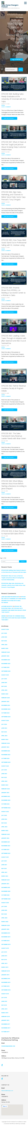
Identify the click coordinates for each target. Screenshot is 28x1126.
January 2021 (5, 883)
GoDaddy (23, 1123)
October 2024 (5, 713)
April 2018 (4, 1009)
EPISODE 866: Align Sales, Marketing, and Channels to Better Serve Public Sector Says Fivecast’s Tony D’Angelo (13, 196)
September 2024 (5, 716)
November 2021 (5, 845)
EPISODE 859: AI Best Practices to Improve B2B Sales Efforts (13, 532)
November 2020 (5, 891)
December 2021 (5, 842)
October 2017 (5, 1031)
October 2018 (5, 986)
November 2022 (5, 800)
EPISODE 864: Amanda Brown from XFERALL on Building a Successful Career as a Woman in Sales (13, 291)
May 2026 (4, 640)
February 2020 (5, 925)
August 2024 (5, 720)
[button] (26, 3)
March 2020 (4, 921)
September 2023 (5, 762)
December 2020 (5, 887)
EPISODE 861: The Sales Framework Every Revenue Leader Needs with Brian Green (13, 436)
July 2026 (4, 633)
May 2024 (4, 732)
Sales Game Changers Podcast (9, 6)
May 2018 (4, 1005)
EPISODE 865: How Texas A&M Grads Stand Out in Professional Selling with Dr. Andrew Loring (13, 242)
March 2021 (4, 876)
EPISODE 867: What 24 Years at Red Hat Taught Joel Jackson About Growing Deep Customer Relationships (13, 146)
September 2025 (5, 671)
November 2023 (5, 754)
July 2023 (4, 769)
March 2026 (4, 648)
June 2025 (4, 682)
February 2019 (5, 971)
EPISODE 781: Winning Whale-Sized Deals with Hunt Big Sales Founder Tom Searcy (13, 617)
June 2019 (4, 955)
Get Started (16, 59)
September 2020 (5, 899)
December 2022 (5, 796)
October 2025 (5, 667)
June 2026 (4, 637)
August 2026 (5, 629)
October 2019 (5, 940)
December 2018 (5, 978)
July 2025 (4, 678)
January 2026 (5, 656)
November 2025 (5, 663)
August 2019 (5, 948)
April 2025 (4, 690)
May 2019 (4, 959)
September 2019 (5, 944)
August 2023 (5, 766)
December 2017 (5, 1024)
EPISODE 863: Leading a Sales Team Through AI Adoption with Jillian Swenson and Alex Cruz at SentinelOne (13, 339)
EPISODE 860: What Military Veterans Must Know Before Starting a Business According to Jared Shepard (13, 485)
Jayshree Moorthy (6, 606)
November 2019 (5, 936)
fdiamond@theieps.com (7, 1090)
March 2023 (4, 785)
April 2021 (4, 872)
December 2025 (5, 659)
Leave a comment (6, 106)
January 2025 (5, 701)
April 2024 (4, 735)
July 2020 (4, 906)
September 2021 (5, 853)
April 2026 (4, 644)
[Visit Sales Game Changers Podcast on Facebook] (2, 1065)
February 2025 (5, 697)
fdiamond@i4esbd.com (8, 1046)
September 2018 (5, 990)
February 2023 (5, 788)
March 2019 (4, 967)
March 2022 (4, 830)
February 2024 (5, 743)
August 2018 (5, 993)
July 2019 (4, 952)
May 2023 (4, 777)
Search (21, 66)
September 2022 (5, 807)
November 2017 (5, 1028)
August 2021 (5, 857)
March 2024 (4, 739)
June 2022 (4, 819)
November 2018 (5, 982)
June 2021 (4, 864)
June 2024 (4, 728)
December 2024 (5, 705)
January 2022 (5, 838)
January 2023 (5, 792)
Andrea (3, 616)
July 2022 (4, 815)
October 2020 (5, 895)
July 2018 (4, 997)
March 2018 (4, 1012)
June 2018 (4, 1001)
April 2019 (4, 963)
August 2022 (5, 811)
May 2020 (4, 914)
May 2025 (4, 686)
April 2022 (4, 826)
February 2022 (5, 834)
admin (3, 105)
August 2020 (5, 902)
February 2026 (5, 652)
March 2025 (4, 694)
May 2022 (4, 823)
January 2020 (5, 929)
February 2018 (5, 1016)
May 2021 (4, 868)
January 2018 (5, 1020)
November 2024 (5, 709)
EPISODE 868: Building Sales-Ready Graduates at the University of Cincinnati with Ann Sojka (13, 98)
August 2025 (5, 675)
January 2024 (5, 747)
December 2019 (5, 933)
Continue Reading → (9, 118)
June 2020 (4, 910)
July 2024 (4, 724)
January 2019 (5, 974)
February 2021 (5, 880)
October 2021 (5, 849)
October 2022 (5, 804)
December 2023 (5, 751)
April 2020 (4, 917)
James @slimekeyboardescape (10, 596)
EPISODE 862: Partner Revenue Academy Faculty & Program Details (13, 388)
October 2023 (5, 758)
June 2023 (4, 773)
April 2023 (4, 781)
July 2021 (4, 861)
